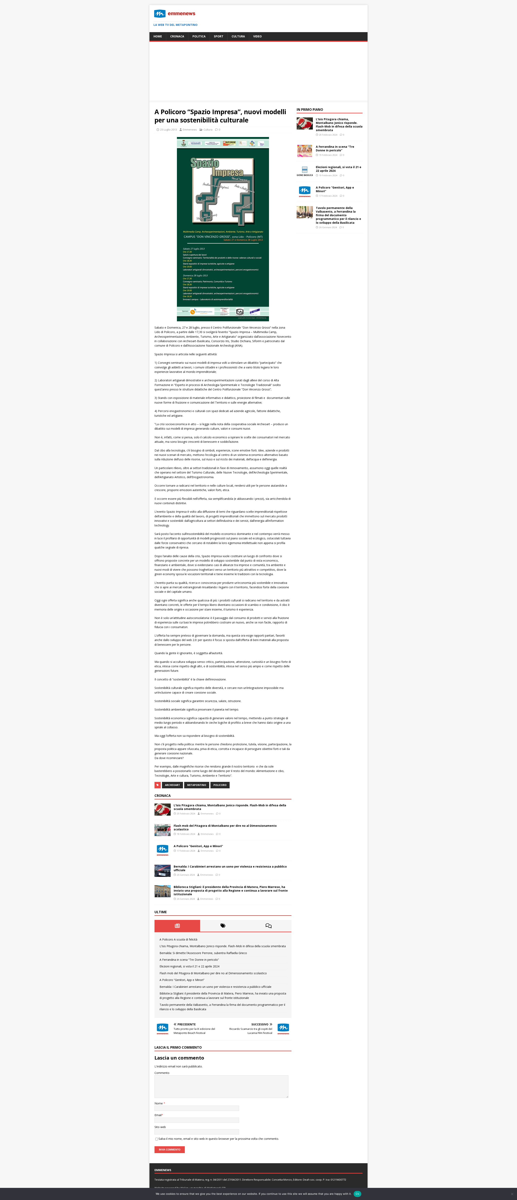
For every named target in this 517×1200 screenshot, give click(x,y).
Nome (159, 1103)
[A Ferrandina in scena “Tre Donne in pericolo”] (305, 155)
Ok (357, 1193)
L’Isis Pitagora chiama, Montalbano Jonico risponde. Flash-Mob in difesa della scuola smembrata (230, 807)
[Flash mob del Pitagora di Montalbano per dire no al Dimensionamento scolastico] (162, 833)
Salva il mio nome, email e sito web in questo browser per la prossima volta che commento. (219, 1139)
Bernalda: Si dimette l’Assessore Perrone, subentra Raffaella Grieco (203, 953)
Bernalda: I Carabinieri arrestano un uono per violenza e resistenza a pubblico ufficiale (230, 868)
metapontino (196, 785)
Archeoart (172, 785)
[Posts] (177, 926)
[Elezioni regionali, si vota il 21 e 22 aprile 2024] (305, 175)
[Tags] (223, 926)
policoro (220, 785)
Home (157, 36)
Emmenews (190, 129)
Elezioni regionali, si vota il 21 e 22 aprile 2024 (189, 966)
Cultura (238, 36)
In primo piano (310, 109)
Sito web (160, 1127)
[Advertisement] (258, 72)
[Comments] (268, 926)
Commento (161, 1073)
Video (257, 36)
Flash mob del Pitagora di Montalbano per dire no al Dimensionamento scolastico (225, 827)
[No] (512, 1194)
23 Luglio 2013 (168, 129)
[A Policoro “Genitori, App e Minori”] (162, 854)
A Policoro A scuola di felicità (178, 939)
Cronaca (177, 36)
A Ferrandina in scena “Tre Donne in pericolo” (189, 960)
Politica (199, 36)
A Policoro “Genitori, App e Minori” (198, 846)
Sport (218, 36)
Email (158, 1115)
